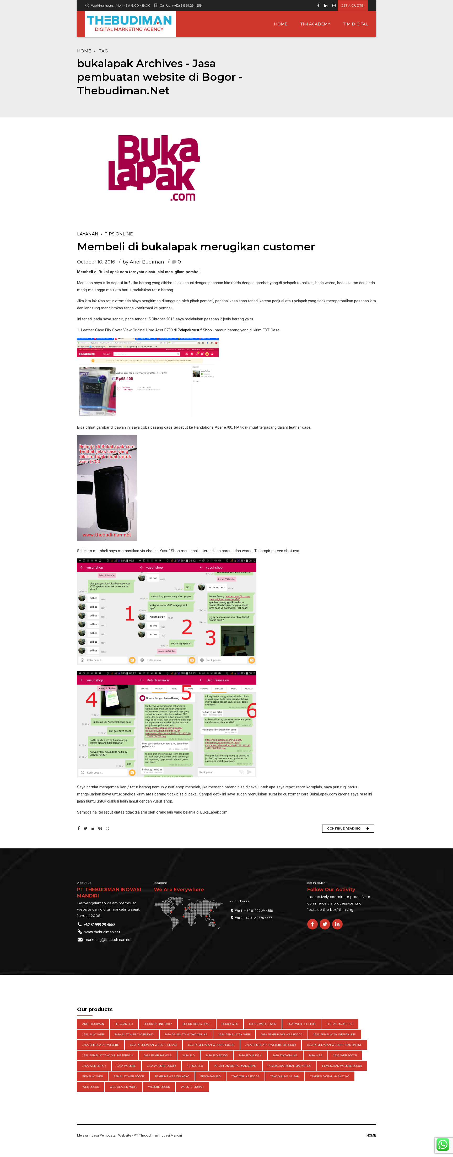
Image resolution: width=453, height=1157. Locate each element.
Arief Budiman (93, 1024)
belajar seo (124, 1024)
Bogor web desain (262, 1024)
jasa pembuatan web (234, 1034)
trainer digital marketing (329, 1076)
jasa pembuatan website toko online (334, 1044)
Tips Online (119, 233)
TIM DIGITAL (355, 23)
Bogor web (230, 1024)
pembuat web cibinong (172, 1076)
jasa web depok (94, 1065)
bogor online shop (158, 1024)
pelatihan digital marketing (235, 1065)
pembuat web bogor (129, 1076)
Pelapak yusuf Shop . (196, 330)
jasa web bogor (345, 1055)
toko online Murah (284, 1076)
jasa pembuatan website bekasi (153, 1044)
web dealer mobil (123, 1086)
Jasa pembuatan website (100, 1044)
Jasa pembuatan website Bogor (211, 1044)
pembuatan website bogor (342, 1065)
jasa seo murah (250, 1055)
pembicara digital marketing (289, 1065)
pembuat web (92, 1076)
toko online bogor (245, 1076)
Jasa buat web (93, 1034)
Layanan (87, 233)
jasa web (315, 1055)
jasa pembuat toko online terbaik (107, 1055)
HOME (280, 23)
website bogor (159, 1086)
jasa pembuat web (157, 1055)
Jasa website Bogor (161, 1065)
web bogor (90, 1086)
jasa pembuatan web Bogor (281, 1034)
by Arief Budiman (143, 262)
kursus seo (195, 1065)
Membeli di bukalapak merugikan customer (196, 246)
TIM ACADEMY (315, 23)
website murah (192, 1086)
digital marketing (340, 1024)
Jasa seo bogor (217, 1055)
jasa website (126, 1065)
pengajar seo (210, 1076)
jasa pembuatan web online (334, 1034)
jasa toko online (285, 1055)
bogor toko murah (197, 1024)
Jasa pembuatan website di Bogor (270, 1044)
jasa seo (188, 1055)
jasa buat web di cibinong (134, 1034)
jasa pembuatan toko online (186, 1034)
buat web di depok (301, 1024)
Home (84, 50)
